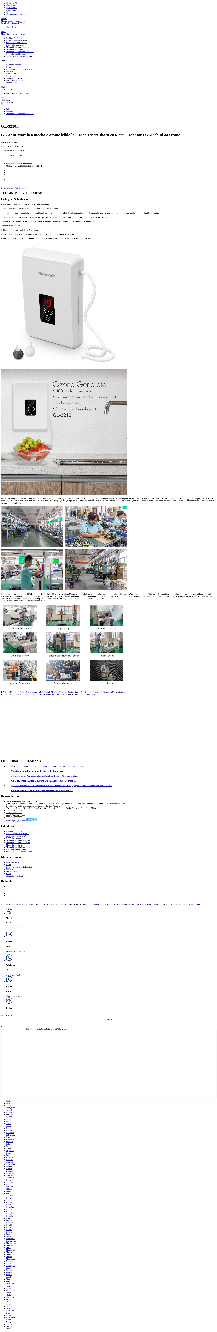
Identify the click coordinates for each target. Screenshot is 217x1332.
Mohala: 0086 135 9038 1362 (13, 21)
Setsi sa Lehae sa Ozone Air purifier (49, 904)
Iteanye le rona (7, 102)
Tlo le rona (5, 100)
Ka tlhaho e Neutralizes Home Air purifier (17, 904)
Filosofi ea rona (12, 83)
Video (8, 76)
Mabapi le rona (7, 60)
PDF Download (21, 188)
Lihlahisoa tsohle (194, 904)
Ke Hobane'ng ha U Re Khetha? (19, 69)
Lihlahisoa (10, 111)
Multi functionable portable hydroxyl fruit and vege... (38, 771)
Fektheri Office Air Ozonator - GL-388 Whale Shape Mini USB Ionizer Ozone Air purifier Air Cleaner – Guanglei (54, 694)
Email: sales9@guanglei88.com (13, 23)
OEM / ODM (6, 89)
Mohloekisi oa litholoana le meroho (20, 52)
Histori (8, 67)
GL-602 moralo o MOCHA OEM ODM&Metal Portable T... (42, 790)
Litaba (3, 87)
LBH (3, 98)
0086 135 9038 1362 (14, 928)
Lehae (3, 32)
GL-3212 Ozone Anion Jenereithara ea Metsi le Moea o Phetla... (44, 780)
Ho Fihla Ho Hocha (14, 38)
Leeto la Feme (11, 74)
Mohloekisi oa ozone (14, 49)
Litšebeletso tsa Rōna (14, 80)
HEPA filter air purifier (15, 45)
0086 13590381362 (14, 813)
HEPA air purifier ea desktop (17, 40)
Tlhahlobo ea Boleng (14, 78)
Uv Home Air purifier (178, 904)
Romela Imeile (7, 1015)
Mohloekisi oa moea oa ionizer (18, 47)
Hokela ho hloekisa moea (16, 54)
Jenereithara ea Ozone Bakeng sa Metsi (104, 904)
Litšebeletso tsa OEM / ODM (17, 93)
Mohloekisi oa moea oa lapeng (13, 34)
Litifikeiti (9, 71)
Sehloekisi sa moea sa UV (16, 43)
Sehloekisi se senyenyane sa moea (19, 56)
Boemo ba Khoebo (13, 65)
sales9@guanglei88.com (15, 821)
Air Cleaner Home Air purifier (76, 904)
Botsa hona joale (7, 188)
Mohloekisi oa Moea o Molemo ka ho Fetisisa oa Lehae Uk (145, 904)
